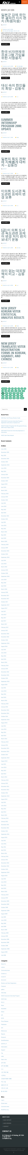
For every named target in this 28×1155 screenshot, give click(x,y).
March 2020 (4, 541)
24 (17, 395)
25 (21, 395)
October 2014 (4, 716)
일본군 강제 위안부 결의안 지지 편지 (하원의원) (13, 17)
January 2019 (4, 570)
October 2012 (4, 792)
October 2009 (4, 907)
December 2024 (5, 458)
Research (3, 1037)
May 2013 (3, 770)
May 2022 (3, 509)
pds (2, 1015)
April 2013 (3, 773)
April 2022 (3, 512)
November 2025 (5, 452)
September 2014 (5, 719)
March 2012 (4, 815)
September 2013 (5, 757)
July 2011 (3, 840)
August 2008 (4, 952)
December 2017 (5, 595)
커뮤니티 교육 (16, 31)
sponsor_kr (4, 1043)
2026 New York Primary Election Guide (10, 418)
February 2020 (4, 544)
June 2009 (3, 920)
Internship (3, 992)
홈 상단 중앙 (4, 1091)
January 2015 (4, 706)
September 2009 (5, 910)
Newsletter (3, 1008)
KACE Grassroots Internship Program (10, 995)
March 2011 (4, 853)
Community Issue (5, 970)
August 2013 (4, 761)
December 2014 (5, 710)
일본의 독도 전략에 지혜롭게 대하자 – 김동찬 (13, 161)
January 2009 (4, 936)
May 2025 (3, 455)
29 (14, 398)
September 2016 (5, 643)
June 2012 (3, 805)
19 (21, 393)
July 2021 (3, 522)
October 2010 (4, 869)
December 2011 (5, 824)
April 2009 (3, 926)
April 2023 (3, 487)
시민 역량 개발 (4, 1072)
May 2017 (3, 617)
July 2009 (3, 917)
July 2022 (3, 503)
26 (3, 398)
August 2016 (4, 646)
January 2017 (4, 630)
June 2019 (3, 563)
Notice (2, 1011)
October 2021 (4, 519)
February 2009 (4, 933)
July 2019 (3, 560)
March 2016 (4, 662)
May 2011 (3, 847)
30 (17, 398)
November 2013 (5, 751)
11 (15, 391)
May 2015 (3, 694)
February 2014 (4, 742)
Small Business (5, 1040)
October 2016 (4, 640)
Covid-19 (3, 976)
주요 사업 (3, 1081)
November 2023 (5, 477)
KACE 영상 (4, 999)
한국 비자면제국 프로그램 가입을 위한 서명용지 (13, 54)
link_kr (2, 1002)
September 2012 (5, 796)
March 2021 (4, 531)
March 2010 (4, 891)
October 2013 (4, 754)
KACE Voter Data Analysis (7, 435)
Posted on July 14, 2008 (7, 285)
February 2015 (4, 703)
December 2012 (5, 786)
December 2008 (5, 939)
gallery (2, 989)
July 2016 (3, 649)
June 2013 (3, 767)
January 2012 (4, 821)
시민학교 (3, 1075)
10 (12, 391)
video (2, 1056)
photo (2, 1018)
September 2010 (5, 872)
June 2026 (3, 449)
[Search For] (25, 409)
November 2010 (5, 866)
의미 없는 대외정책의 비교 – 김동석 (13, 273)
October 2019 (4, 554)
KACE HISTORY (7, 1120)
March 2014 (4, 738)
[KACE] (9, 2)
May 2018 (3, 582)
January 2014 (4, 745)
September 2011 (5, 834)
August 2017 (4, 608)
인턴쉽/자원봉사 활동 (6, 1078)
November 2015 (5, 675)
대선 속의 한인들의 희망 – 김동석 (13, 86)
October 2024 (4, 461)
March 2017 (4, 624)
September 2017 (5, 605)
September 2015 (5, 681)
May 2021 (3, 528)
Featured (3, 986)
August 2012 (4, 799)
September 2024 (5, 465)
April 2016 (3, 659)
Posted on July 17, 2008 (7, 137)
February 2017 (4, 627)
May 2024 (3, 471)
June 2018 (3, 579)
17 (14, 393)
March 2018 (4, 589)
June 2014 (3, 729)
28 (10, 398)
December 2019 (5, 551)
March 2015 (4, 700)
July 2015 (3, 687)
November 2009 (5, 904)
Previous (4, 388)
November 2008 (5, 942)
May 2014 (3, 732)
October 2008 (4, 945)
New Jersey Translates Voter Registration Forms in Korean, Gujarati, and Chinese (13, 351)
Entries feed (4, 1103)
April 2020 (3, 538)
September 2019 (5, 557)
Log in (2, 1100)
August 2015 (4, 684)
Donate (24, 2)
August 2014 (4, 722)
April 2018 (3, 586)
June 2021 (3, 525)
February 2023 (4, 493)
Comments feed (5, 1106)
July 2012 (3, 802)
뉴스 (17, 96)
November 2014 (5, 713)
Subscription (4, 1046)
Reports (3, 1034)
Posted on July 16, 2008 (7, 205)
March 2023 (4, 490)
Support (3, 1050)
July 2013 (3, 764)
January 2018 (4, 592)
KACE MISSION (7, 1123)
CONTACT (6, 1126)
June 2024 (3, 468)
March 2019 (4, 566)
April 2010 (3, 888)
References (4, 1030)
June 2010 (3, 882)
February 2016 (4, 665)
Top (2, 1053)
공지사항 (4, 31)
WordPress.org (5, 1109)
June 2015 (3, 691)
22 (10, 395)
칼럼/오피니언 (4, 1085)
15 (6, 393)
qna (2, 1027)
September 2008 (5, 948)
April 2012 (3, 812)
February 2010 (4, 894)
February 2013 (4, 780)
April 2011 (3, 850)
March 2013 (4, 777)
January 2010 (4, 897)
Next (22, 398)
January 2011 (4, 859)
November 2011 (5, 827)
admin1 (5, 25)
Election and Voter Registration (8, 983)
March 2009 (4, 929)
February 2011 (4, 856)
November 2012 (5, 789)
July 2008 (3, 955)
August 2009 (4, 913)
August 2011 (4, 837)
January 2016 (4, 668)
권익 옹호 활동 (10, 31)
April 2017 (3, 621)
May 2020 (3, 535)
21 (6, 395)
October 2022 (4, 500)
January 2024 (4, 474)
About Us (3, 964)
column (3, 967)
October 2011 (4, 831)
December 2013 (5, 748)
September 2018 (5, 576)
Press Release (4, 1021)
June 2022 (3, 506)
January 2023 (4, 496)
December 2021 (5, 516)
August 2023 (4, 484)
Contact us (3, 973)
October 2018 (4, 573)
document (3, 980)
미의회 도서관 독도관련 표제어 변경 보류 (13, 194)
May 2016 (3, 656)
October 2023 (4, 480)
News (18, 137)
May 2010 (3, 885)
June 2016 (3, 652)
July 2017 (3, 611)
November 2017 (5, 598)
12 (19, 391)
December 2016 (5, 633)
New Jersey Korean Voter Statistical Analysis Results (12, 313)
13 (23, 391)
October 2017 (4, 601)
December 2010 (5, 863)
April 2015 (3, 697)
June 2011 (3, 843)
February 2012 (4, 818)
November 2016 (5, 636)
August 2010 (4, 875)
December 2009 (5, 901)
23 (14, 395)
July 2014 (3, 726)
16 (10, 393)
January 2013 (4, 783)
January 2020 (4, 547)
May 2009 (3, 923)
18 (17, 393)
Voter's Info (4, 1059)
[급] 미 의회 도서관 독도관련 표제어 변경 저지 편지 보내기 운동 (13, 235)
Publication (4, 1024)
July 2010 (3, 878)
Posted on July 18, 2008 (7, 29)
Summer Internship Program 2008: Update (11, 124)
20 (3, 395)
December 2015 (5, 672)
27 (6, 398)
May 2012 (3, 808)
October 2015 (4, 678)
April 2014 (3, 735)
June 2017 (3, 614)
